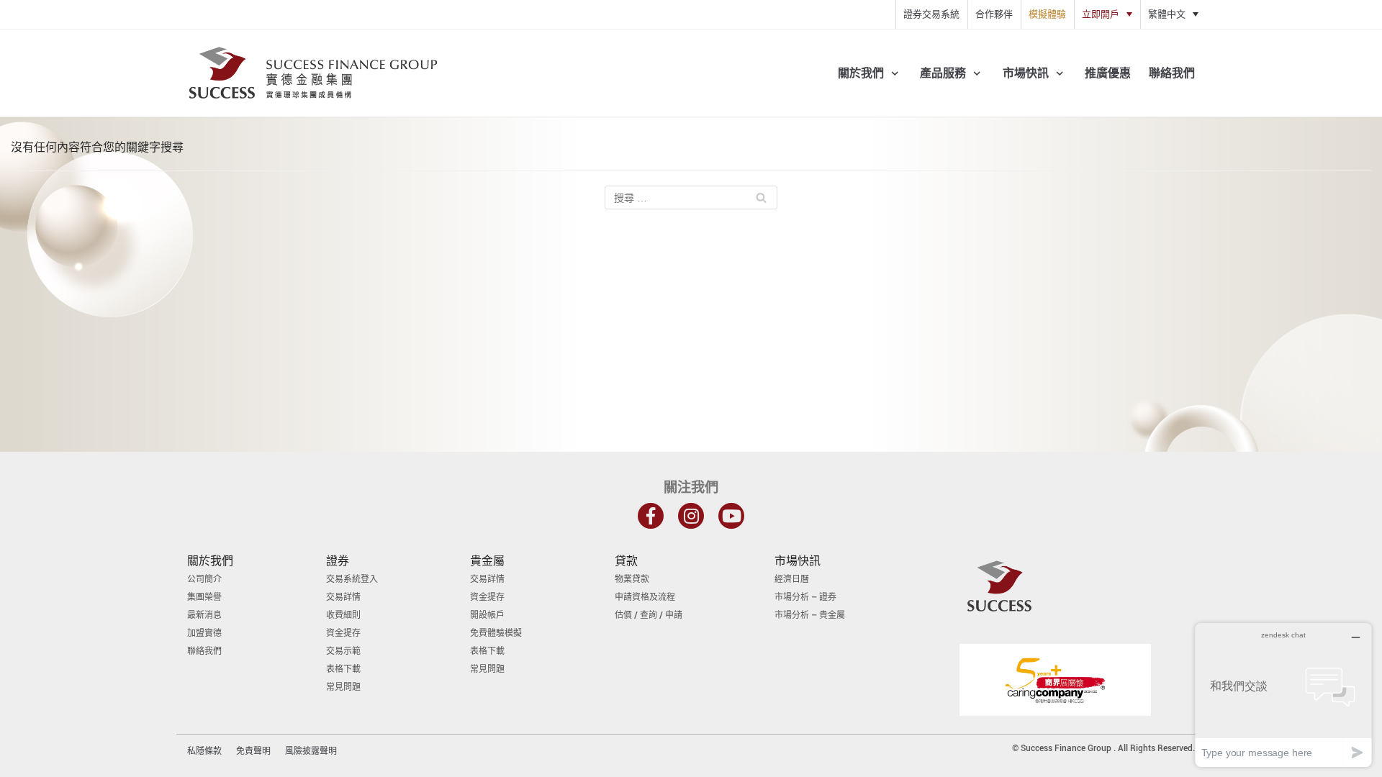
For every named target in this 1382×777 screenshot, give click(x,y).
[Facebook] (651, 516)
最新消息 (204, 615)
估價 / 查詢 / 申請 (648, 615)
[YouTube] (731, 516)
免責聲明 (253, 751)
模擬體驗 (1047, 14)
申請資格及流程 (645, 597)
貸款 (626, 561)
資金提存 (343, 633)
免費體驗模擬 (496, 633)
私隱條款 (204, 751)
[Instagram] (691, 516)
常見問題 (343, 687)
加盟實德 (204, 633)
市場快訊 (797, 561)
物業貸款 (632, 579)
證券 (337, 561)
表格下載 (343, 669)
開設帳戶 (487, 615)
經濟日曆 (791, 579)
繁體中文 (1166, 14)
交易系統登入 (352, 579)
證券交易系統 (931, 14)
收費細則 (343, 615)
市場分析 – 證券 (805, 597)
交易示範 (343, 651)
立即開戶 (1100, 14)
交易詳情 (343, 597)
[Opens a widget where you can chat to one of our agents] (1283, 694)
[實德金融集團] (313, 73)
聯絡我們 (1172, 73)
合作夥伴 (994, 14)
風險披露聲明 (311, 751)
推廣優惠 (1108, 73)
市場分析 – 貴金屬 (809, 615)
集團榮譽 (204, 597)
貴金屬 (487, 561)
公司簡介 (204, 579)
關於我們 (210, 561)
